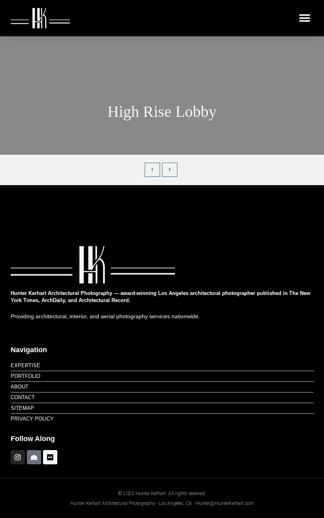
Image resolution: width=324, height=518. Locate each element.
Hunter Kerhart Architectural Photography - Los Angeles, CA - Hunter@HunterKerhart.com (162, 503)
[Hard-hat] (34, 457)
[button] (304, 18)
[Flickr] (50, 457)
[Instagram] (18, 457)
